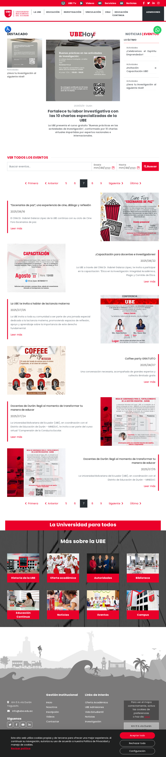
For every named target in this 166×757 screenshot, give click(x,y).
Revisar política (20, 748)
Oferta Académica (96, 702)
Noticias (90, 716)
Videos (50, 716)
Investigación (93, 721)
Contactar (52, 721)
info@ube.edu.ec (22, 711)
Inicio (49, 702)
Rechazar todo (137, 743)
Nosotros (51, 707)
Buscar (152, 166)
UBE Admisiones (94, 707)
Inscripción (52, 712)
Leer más (16, 228)
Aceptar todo (137, 735)
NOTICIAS (133, 34)
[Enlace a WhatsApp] (157, 30)
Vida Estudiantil (94, 712)
